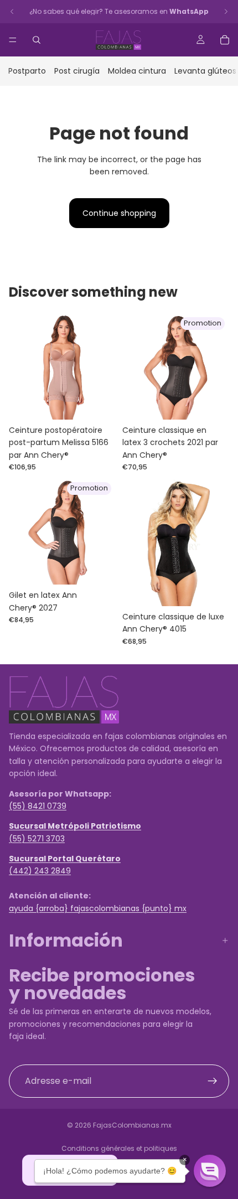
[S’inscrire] (212, 1080)
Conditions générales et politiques (119, 1148)
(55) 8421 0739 (37, 806)
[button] (210, 1171)
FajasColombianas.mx (132, 1125)
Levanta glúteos (205, 70)
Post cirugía (77, 70)
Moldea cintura (137, 70)
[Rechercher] (36, 40)
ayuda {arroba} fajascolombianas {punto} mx (98, 907)
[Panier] (225, 40)
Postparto (27, 70)
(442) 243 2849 (40, 870)
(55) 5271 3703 (37, 838)
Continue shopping (119, 213)
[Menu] (12, 40)
